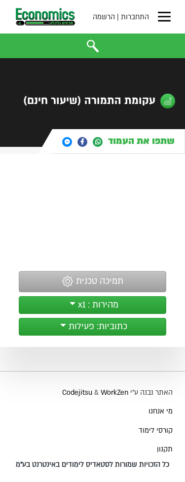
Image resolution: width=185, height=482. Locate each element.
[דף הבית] (45, 17)
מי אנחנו (160, 411)
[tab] (118, 141)
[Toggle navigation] (164, 16)
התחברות (135, 17)
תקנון (165, 449)
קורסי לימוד (156, 430)
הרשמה (104, 17)
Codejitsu (78, 392)
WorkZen (114, 392)
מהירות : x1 (96, 304)
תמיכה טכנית (98, 281)
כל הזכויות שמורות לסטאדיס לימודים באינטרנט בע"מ (92, 464)
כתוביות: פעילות (96, 326)
